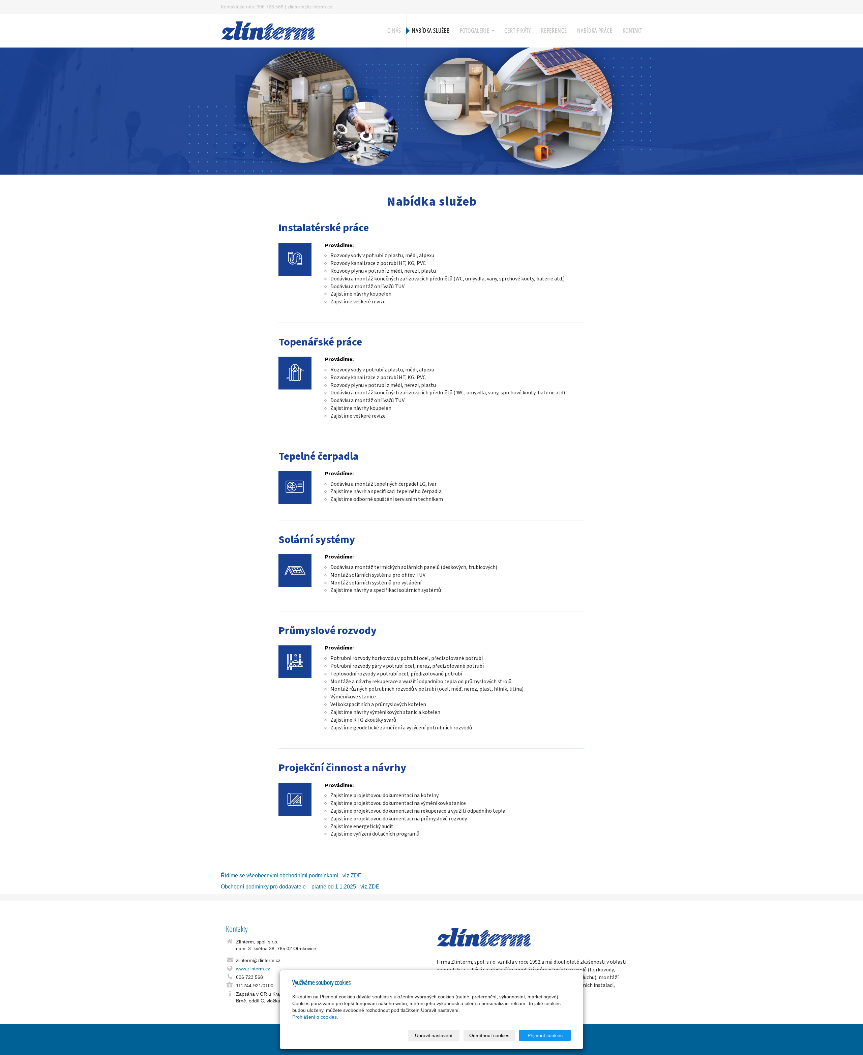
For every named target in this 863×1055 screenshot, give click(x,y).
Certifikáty (517, 30)
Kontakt (632, 30)
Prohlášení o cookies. (315, 1017)
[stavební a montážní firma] (268, 30)
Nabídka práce (595, 30)
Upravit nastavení (433, 1035)
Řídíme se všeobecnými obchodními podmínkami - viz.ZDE (291, 875)
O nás (394, 30)
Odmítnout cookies (489, 1035)
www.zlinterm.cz (253, 968)
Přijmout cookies (545, 1035)
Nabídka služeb (431, 30)
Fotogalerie (475, 30)
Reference (554, 30)
